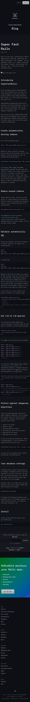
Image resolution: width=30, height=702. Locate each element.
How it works (4, 614)
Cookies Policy (5, 698)
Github (3, 673)
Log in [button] (19, 2)
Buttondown (17, 543)
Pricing (3, 624)
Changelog (3, 619)
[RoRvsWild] (15, 691)
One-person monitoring (7, 611)
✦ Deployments (6, 582)
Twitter (21, 547)
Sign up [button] (26, 2)
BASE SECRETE (23, 694)
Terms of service (23, 698)
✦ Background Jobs (8, 577)
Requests (3, 647)
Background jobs (5, 650)
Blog (15, 28)
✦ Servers (5, 584)
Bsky (18, 549)
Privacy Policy (14, 698)
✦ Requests (5, 574)
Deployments (4, 655)
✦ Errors (4, 579)
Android (3, 681)
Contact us (4, 632)
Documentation (5, 616)
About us (3, 609)
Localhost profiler (6, 668)
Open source (4, 665)
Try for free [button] (8, 591)
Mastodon (11, 549)
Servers (3, 657)
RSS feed (14, 536)
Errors (3, 652)
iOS (2, 684)
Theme (2, 670)
